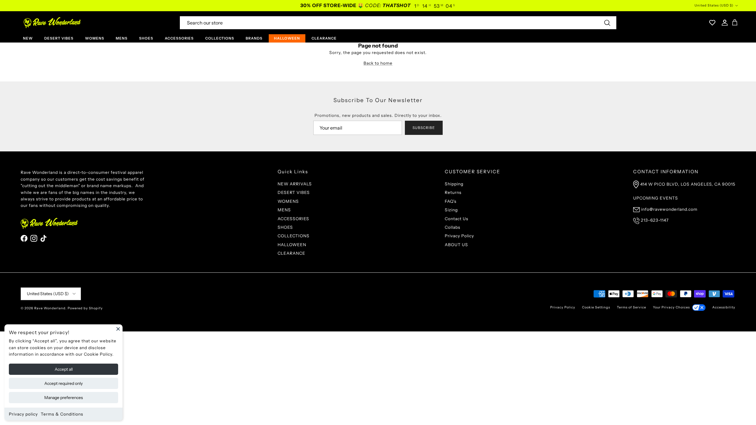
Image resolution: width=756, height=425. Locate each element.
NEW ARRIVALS (295, 184)
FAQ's (451, 201)
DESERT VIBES (59, 38)
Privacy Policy (459, 235)
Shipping (454, 184)
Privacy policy (23, 414)
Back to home (378, 63)
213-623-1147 (655, 220)
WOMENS (94, 38)
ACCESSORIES (179, 38)
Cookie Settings (596, 307)
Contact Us (456, 218)
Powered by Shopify (85, 308)
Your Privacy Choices (671, 307)
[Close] (118, 328)
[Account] (723, 22)
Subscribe (424, 127)
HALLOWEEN (287, 38)
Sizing (451, 209)
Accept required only (63, 383)
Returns (453, 192)
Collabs (452, 227)
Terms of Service (631, 307)
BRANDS (254, 38)
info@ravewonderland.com (669, 209)
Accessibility (723, 307)
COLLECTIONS (219, 38)
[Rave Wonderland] (52, 22)
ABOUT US (456, 244)
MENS (122, 38)
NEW (28, 38)
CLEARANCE (324, 38)
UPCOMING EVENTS (655, 198)
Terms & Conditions (62, 414)
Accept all (64, 369)
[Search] (607, 22)
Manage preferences (63, 397)
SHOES (146, 38)
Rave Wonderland (50, 308)
